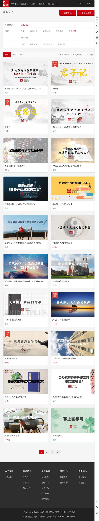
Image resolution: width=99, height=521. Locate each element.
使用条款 (8, 477)
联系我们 (26, 482)
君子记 (55, 88)
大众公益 (33, 30)
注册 (89, 3)
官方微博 (82, 477)
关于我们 (52, 3)
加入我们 (26, 488)
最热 (14, 54)
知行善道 (82, 482)
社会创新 (59, 30)
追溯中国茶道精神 (12, 435)
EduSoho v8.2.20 (41, 512)
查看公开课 (86, 12)
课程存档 (71, 512)
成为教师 (45, 493)
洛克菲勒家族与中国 (60, 281)
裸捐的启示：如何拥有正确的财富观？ (20, 204)
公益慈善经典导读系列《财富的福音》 (67, 397)
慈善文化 (33, 44)
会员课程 (65, 54)
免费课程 (90, 54)
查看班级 (68, 12)
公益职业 (46, 30)
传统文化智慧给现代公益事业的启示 (66, 165)
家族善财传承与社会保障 (15, 165)
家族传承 (61, 44)
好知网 (63, 512)
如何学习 (45, 482)
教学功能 (45, 498)
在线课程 (24, 3)
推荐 (22, 54)
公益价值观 (47, 44)
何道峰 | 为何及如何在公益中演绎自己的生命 (23, 88)
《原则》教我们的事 (13, 320)
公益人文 (24, 24)
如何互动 (45, 488)
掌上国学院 (56, 435)
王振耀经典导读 (11, 358)
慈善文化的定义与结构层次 (15, 397)
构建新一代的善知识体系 (62, 204)
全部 (22, 30)
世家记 (7, 127)
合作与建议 (64, 482)
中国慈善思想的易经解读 (62, 242)
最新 (7, 54)
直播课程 (78, 54)
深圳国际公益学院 (45, 516)
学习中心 (14, 3)
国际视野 (24, 37)
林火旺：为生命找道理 (61, 320)
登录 (81, 3)
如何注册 (45, 477)
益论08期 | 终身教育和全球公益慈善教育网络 (23, 242)
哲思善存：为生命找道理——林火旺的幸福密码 (24, 281)
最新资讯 (42, 3)
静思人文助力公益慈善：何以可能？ (66, 127)
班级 (33, 3)
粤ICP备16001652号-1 (67, 516)
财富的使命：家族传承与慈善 (64, 358)
